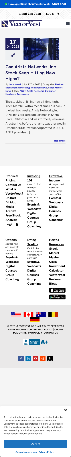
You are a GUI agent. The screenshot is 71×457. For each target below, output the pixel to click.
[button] (65, 410)
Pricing (10, 180)
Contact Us (13, 185)
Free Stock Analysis (13, 218)
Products (11, 176)
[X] (50, 358)
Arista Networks (35, 91)
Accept (35, 444)
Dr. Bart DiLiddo (10, 200)
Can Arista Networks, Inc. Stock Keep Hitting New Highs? (31, 72)
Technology (23, 94)
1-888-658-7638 (30, 13)
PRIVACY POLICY (43, 329)
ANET (23, 91)
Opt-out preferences (26, 452)
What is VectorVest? (13, 191)
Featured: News (39, 87)
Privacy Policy (46, 452)
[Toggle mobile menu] (68, 23)
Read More (60, 140)
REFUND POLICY (32, 332)
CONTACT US (51, 332)
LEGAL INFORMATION (20, 329)
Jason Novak (15, 84)
